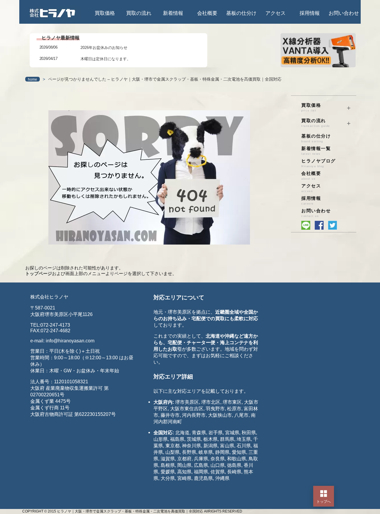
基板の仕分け (241, 13)
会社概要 (207, 13)
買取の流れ (138, 13)
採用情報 (310, 13)
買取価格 (105, 13)
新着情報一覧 (316, 150)
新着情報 (173, 13)
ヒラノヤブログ (318, 163)
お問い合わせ (344, 13)
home (32, 79)
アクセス (275, 13)
